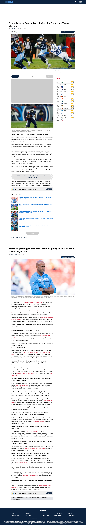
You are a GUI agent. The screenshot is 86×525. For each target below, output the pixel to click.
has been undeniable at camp (30, 475)
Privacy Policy (45, 515)
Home (12, 237)
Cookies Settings (58, 518)
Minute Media (10, 521)
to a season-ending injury (32, 431)
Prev (15, 76)
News (15, 1)
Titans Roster (19, 503)
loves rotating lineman (38, 421)
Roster (35, 1)
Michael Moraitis (15, 28)
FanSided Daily (15, 515)
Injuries (40, 1)
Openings (27, 513)
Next (49, 76)
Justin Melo (14, 254)
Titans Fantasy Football (21, 237)
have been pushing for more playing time (34, 448)
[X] (78, 1)
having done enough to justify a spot (25, 373)
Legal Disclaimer (16, 518)
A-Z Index (44, 518)
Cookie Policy (71, 515)
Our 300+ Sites (57, 513)
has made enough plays (22, 385)
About (13, 513)
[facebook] (75, 1)
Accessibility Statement (31, 518)
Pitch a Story (28, 515)
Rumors (19, 1)
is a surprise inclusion (22, 462)
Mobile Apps (71, 513)
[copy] (19, 32)
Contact (44, 513)
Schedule (25, 1)
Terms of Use (57, 515)
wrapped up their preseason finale (33, 302)
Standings (30, 1)
